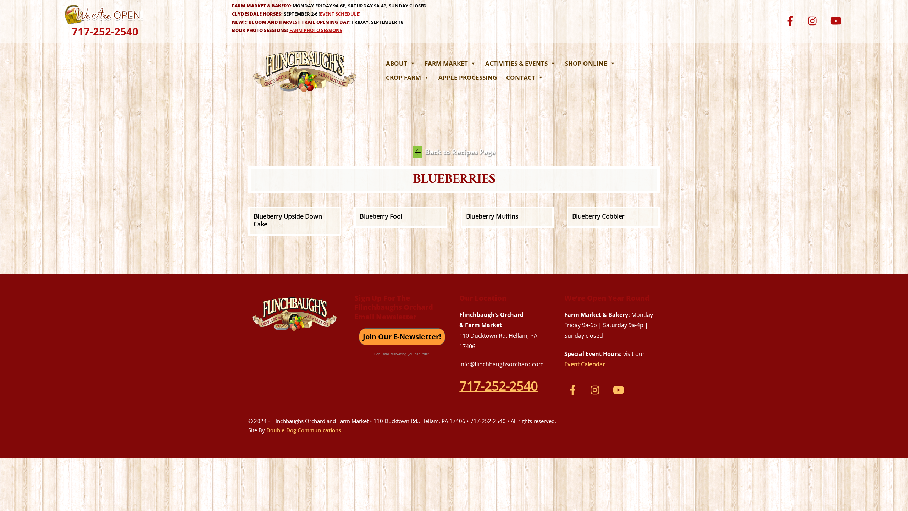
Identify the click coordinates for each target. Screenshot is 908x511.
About (396, 63)
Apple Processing (467, 77)
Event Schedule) (340, 14)
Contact (520, 77)
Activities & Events (516, 63)
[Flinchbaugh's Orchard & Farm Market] (305, 94)
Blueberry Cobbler (598, 216)
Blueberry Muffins (492, 216)
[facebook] (791, 20)
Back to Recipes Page (460, 151)
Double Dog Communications (303, 430)
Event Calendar (584, 364)
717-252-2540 (105, 31)
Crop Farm (403, 77)
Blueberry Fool (381, 216)
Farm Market (446, 63)
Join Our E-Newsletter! (402, 336)
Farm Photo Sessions (315, 30)
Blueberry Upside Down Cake (288, 220)
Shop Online (586, 63)
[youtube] (837, 20)
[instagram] (814, 20)
